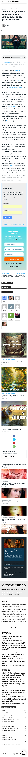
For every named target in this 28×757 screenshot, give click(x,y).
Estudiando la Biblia (6, 640)
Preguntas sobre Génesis (8, 645)
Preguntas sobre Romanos (8, 665)
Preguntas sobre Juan (7, 658)
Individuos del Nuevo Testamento (9, 427)
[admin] (3, 25)
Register (5, 222)
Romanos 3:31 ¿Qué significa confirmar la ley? (13, 662)
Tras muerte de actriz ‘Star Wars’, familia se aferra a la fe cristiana (13, 483)
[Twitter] (14, 439)
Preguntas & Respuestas (6, 462)
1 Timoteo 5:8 (8, 8)
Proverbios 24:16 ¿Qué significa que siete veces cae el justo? (14, 700)
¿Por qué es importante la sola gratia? (12, 502)
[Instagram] (7, 627)
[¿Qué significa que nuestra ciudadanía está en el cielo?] (14, 529)
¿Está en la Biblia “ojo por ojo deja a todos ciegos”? (13, 550)
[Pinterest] (14, 443)
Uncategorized (5, 652)
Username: (6, 203)
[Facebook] (14, 436)
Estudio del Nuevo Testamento (11, 7)
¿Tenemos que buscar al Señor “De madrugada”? (21, 276)
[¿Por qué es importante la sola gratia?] (14, 511)
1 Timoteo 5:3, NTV (12, 106)
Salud (3, 687)
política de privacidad (10, 264)
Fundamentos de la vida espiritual (8, 517)
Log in (7, 217)
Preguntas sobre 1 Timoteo (8, 359)
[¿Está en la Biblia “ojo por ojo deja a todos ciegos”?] (14, 543)
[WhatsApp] (14, 446)
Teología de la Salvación (6, 500)
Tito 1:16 (12, 166)
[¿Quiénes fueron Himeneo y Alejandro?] (14, 413)
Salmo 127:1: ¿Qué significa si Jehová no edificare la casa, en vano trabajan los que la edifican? (13, 692)
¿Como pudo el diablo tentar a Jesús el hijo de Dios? (7, 276)
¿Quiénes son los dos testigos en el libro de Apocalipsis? (13, 465)
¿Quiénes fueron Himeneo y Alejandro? (11, 429)
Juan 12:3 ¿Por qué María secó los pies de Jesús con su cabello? (13, 655)
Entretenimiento (4, 481)
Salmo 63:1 (18, 275)
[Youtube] (15, 627)
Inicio (2, 7)
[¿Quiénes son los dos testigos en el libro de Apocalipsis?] (14, 474)
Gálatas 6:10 (9, 121)
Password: (6, 210)
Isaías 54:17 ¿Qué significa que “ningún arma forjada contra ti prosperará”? (13, 674)
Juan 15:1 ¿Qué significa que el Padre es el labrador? (13, 649)
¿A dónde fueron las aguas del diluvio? (12, 563)
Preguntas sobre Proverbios (9, 703)
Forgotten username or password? (14, 224)
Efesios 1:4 (18, 80)
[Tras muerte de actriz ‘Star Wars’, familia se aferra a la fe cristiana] (14, 493)
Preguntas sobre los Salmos (9, 696)
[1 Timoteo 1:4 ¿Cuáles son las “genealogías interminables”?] (14, 345)
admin (6, 553)
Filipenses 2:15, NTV (15, 87)
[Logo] (13, 2)
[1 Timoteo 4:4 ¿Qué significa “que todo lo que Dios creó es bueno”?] (14, 379)
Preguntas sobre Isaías (7, 677)
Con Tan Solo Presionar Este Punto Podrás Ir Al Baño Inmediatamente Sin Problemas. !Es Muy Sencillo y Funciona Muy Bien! (13, 683)
